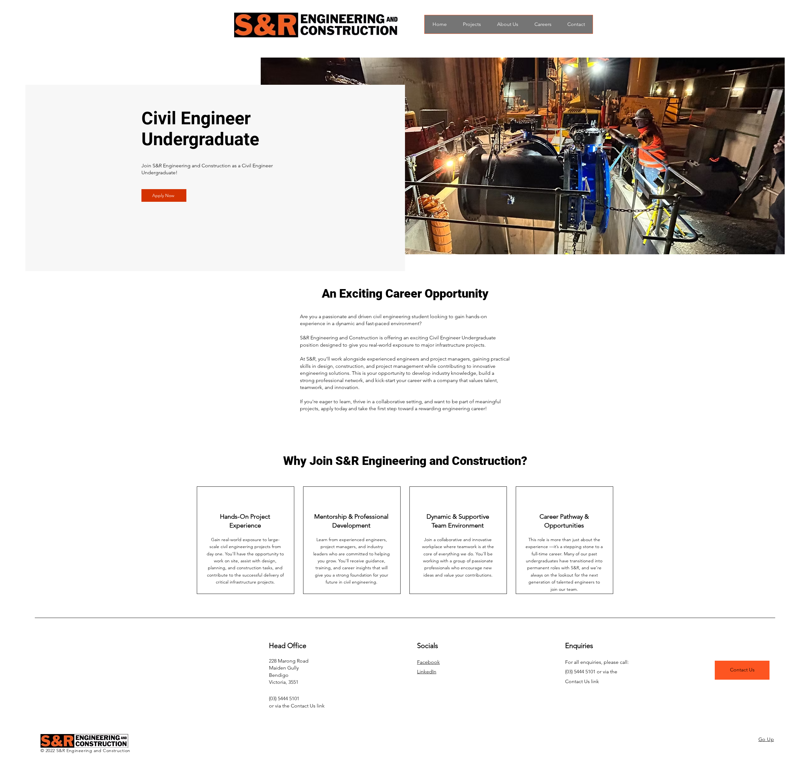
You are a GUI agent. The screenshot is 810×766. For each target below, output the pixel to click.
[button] (163, 195)
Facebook (428, 662)
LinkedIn (426, 672)
